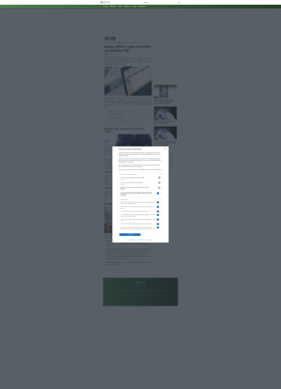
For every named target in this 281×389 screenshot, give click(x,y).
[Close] (165, 149)
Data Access (140, 239)
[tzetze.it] (106, 2)
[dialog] (140, 194)
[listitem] (140, 174)
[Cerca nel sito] (179, 2)
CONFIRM (130, 234)
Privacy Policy (149, 239)
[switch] (159, 178)
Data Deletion (132, 239)
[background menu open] (101, 6)
